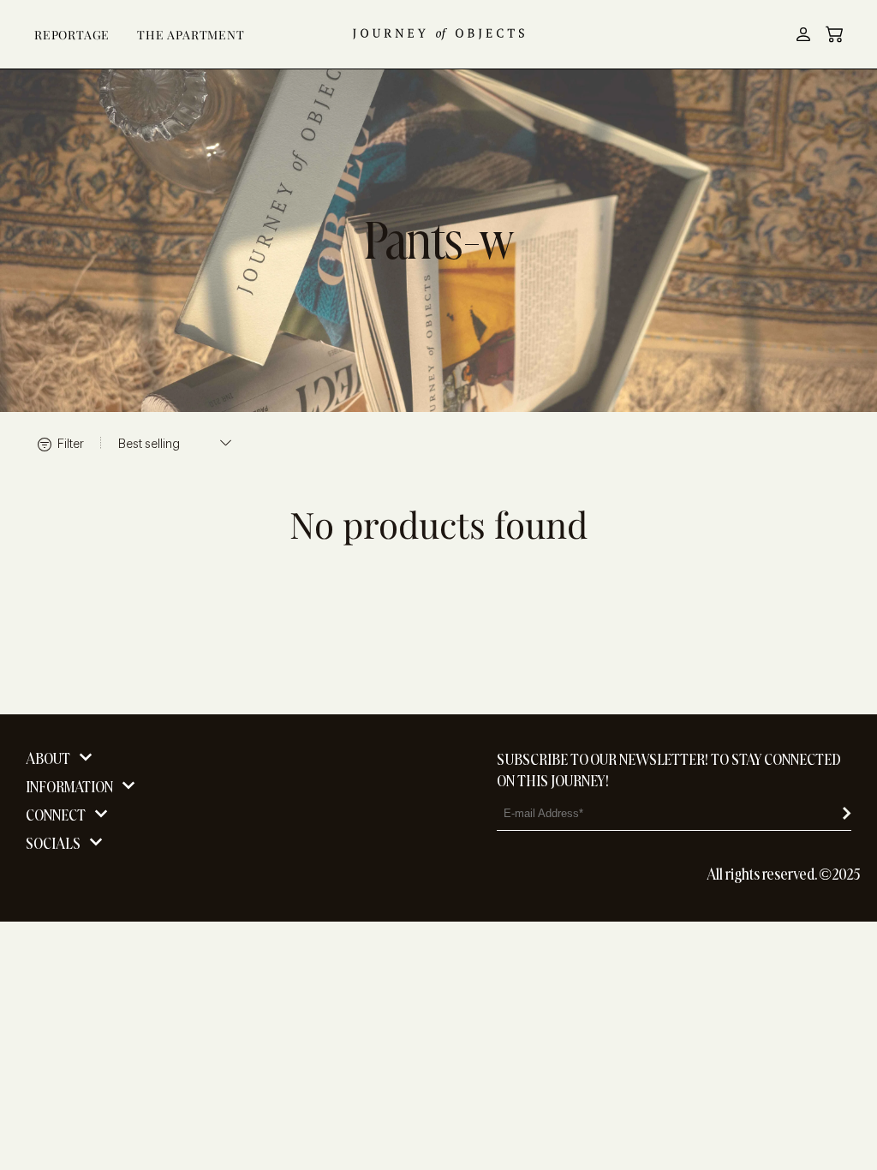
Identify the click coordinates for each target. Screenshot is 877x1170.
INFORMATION (69, 787)
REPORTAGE (72, 35)
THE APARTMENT (190, 35)
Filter (69, 443)
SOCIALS (53, 843)
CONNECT (56, 815)
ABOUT (48, 758)
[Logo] (438, 34)
